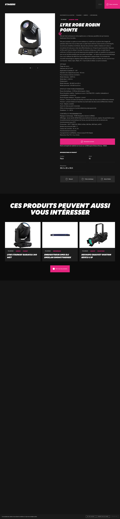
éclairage (78, 15)
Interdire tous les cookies (103, 516)
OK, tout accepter (90, 516)
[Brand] (7, 4)
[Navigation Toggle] (100, 4)
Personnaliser (114, 516)
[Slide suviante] (38, 68)
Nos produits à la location (67, 15)
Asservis (86, 15)
